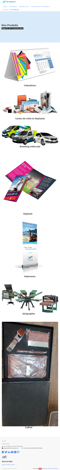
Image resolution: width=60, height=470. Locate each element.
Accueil (4, 441)
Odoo (40, 468)
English (8, 464)
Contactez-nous (6, 443)
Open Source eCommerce (51, 468)
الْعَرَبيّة (3, 464)
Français (13, 464)
